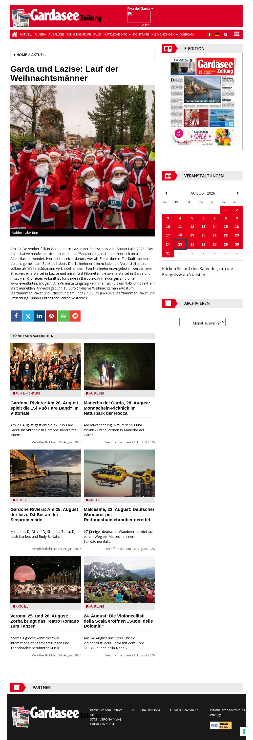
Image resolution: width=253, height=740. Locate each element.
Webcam (187, 34)
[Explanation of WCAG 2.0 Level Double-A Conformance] (221, 725)
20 (204, 235)
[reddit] (75, 316)
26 (192, 244)
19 (192, 235)
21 (215, 235)
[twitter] (28, 316)
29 (226, 244)
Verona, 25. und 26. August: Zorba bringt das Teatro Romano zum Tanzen (44, 621)
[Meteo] (140, 19)
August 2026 (202, 193)
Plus (97, 34)
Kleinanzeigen (163, 34)
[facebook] (16, 316)
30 (237, 244)
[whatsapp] (63, 316)
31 (168, 253)
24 (168, 244)
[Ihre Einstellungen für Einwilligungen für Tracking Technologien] (244, 731)
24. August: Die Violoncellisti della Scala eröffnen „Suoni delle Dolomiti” (118, 621)
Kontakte (141, 34)
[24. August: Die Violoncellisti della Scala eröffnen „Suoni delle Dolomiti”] (119, 579)
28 (215, 244)
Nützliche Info (116, 34)
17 (168, 235)
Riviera (40, 34)
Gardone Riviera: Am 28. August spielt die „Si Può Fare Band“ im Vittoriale (44, 408)
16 (237, 227)
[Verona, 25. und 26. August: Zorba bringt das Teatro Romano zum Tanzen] (45, 579)
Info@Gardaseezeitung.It (229, 710)
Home (22, 54)
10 (168, 227)
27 (204, 244)
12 (192, 227)
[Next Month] (237, 193)
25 (180, 244)
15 (226, 227)
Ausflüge (56, 34)
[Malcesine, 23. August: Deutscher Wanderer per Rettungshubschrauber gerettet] (119, 473)
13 (204, 227)
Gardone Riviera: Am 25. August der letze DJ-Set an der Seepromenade (44, 514)
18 (180, 235)
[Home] (14, 34)
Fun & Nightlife (78, 34)
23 (237, 235)
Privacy (215, 714)
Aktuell (26, 34)
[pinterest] (51, 316)
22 (226, 235)
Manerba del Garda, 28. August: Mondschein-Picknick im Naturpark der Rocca (117, 408)
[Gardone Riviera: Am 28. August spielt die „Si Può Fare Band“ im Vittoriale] (45, 366)
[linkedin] (39, 316)
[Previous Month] (166, 193)
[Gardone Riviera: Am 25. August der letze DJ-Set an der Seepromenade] (45, 473)
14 (215, 227)
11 (180, 227)
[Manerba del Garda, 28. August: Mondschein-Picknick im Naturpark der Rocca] (119, 366)
